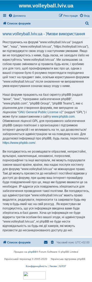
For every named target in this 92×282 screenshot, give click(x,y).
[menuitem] (17, 16)
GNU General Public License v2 (40, 112)
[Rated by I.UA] (34, 275)
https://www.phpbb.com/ (19, 143)
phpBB (32, 251)
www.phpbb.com (63, 116)
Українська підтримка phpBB (68, 259)
